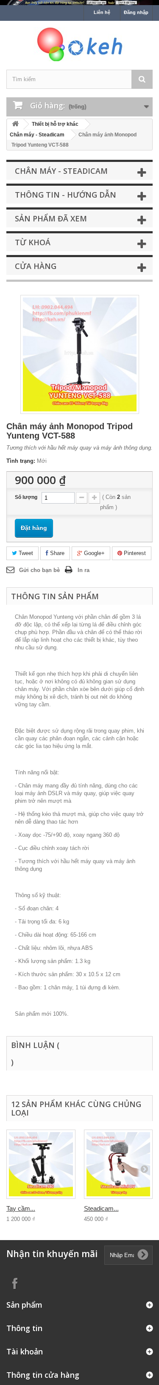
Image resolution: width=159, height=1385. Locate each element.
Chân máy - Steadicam (37, 135)
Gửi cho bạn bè (39, 570)
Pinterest (134, 553)
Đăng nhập (136, 12)
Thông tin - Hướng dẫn (65, 195)
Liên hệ (102, 12)
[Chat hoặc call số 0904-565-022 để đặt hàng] (79, 2)
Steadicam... (101, 1208)
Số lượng (26, 497)
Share (56, 553)
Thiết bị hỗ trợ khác (55, 124)
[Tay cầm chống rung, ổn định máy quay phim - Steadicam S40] (40, 1164)
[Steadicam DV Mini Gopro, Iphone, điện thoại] (118, 1164)
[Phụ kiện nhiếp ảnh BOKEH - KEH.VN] (79, 44)
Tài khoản (24, 1351)
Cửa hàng (35, 266)
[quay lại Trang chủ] (15, 124)
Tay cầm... (20, 1208)
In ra (83, 570)
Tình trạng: (20, 461)
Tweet (25, 553)
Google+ (93, 553)
